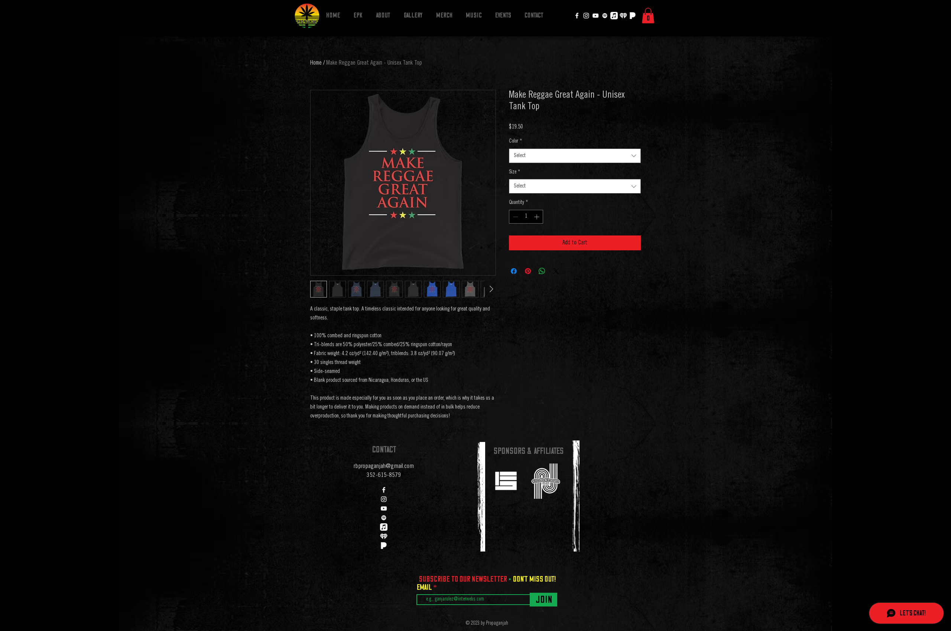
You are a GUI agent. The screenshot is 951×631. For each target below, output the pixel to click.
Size (514, 172)
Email (424, 587)
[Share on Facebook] (513, 271)
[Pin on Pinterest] (527, 271)
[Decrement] (514, 216)
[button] (648, 15)
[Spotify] (604, 15)
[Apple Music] (614, 15)
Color (515, 141)
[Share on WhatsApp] (542, 271)
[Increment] (537, 216)
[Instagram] (586, 15)
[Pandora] (632, 15)
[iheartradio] (623, 15)
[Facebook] (577, 15)
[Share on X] (556, 271)
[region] (505, 480)
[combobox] (575, 156)
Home (316, 63)
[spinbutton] (526, 216)
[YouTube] (595, 15)
